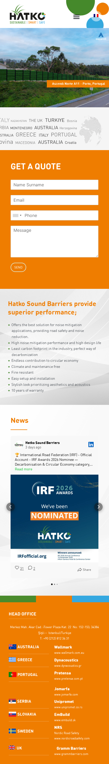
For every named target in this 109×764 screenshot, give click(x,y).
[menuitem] (96, 16)
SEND (18, 267)
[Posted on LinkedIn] (91, 444)
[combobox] (17, 215)
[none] (96, 16)
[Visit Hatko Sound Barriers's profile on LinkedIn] (20, 444)
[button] (76, 17)
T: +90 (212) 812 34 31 (54, 638)
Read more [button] (23, 469)
